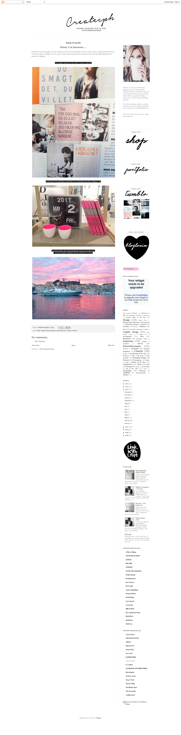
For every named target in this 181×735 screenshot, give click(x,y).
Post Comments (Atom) (47, 349)
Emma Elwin (130, 649)
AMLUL (128, 642)
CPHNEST (129, 567)
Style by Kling (130, 683)
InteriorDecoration (61, 330)
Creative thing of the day (135, 317)
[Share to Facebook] (67, 327)
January (127, 423)
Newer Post (35, 345)
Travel (145, 368)
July (126, 406)
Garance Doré (130, 661)
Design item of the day (131, 322)
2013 (127, 387)
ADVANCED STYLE (132, 638)
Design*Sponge (130, 575)
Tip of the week (132, 368)
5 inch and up (130, 634)
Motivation (126, 355)
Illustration (127, 339)
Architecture (144, 313)
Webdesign (142, 370)
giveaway (139, 329)
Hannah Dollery (131, 593)
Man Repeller (130, 672)
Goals (146, 329)
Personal (74, 330)
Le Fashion (129, 664)
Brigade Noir (130, 646)
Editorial (143, 324)
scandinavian (128, 364)
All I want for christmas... (130, 313)
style (147, 364)
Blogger (98, 718)
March (127, 417)
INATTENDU (130, 597)
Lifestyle (69, 330)
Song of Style (130, 680)
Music (133, 355)
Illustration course (141, 339)
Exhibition (126, 326)
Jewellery (125, 348)
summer (138, 366)
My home (140, 355)
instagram (144, 341)
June (126, 409)
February (128, 420)
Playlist (147, 360)
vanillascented (130, 695)
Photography (137, 360)
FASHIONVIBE (131, 657)
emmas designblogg (132, 590)
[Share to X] (64, 327)
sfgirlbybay (129, 620)
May (126, 412)
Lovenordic (129, 605)
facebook (135, 326)
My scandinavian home (133, 612)
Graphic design (45, 330)
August (127, 403)
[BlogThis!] (62, 327)
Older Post (111, 345)
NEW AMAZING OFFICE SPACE (141, 471)
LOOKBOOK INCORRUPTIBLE (136, 668)
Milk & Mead (130, 608)
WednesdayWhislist (141, 373)
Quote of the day (138, 362)
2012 (127, 389)
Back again (128, 534)
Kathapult (135, 349)
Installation (126, 343)
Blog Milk (129, 563)
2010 (127, 430)
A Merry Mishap (131, 552)
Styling (129, 367)
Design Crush (142, 320)
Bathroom (132, 315)
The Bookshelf (146, 366)
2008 (127, 435)
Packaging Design (139, 358)
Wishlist (125, 375)
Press (126, 362)
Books (139, 315)
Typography (127, 371)
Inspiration (53, 330)
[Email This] (59, 327)
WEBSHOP (126, 373)
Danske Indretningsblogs (133, 571)
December (128, 392)
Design (39, 330)
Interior (140, 344)
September (128, 400)
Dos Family (129, 586)
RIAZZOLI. (129, 616)
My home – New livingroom (141, 504)
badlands (128, 559)
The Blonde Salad (131, 687)
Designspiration (131, 578)
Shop (139, 364)
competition (146, 315)
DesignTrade (146, 322)
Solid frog (129, 624)
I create (140, 334)
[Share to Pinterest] (69, 327)
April (126, 415)
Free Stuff (132, 329)
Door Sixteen (130, 582)
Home (73, 345)
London (125, 353)
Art (124, 315)
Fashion (143, 326)
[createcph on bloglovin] (131, 270)
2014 (127, 384)
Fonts (124, 329)
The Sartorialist (131, 691)
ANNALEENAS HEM (133, 556)
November (128, 395)
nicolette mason (131, 676)
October (127, 398)
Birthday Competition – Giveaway (142, 488)
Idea (142, 336)
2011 (127, 427)
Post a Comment (40, 341)
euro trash (129, 653)
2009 (127, 432)
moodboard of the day (138, 353)
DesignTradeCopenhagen (131, 324)
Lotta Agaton (130, 601)
